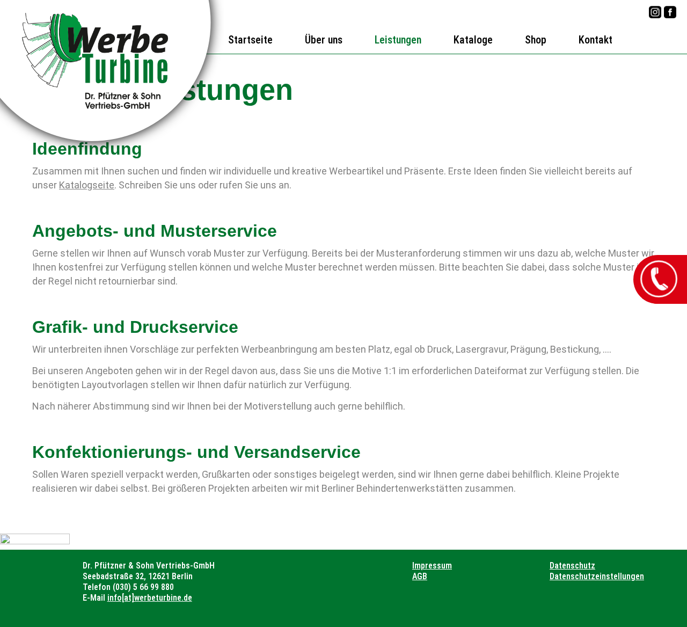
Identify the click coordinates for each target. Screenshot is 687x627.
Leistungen (398, 39)
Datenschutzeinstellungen (597, 576)
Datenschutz (572, 565)
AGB (419, 576)
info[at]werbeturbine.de (149, 598)
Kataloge (473, 39)
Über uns (323, 39)
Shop (535, 39)
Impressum (432, 565)
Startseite (250, 39)
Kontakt (595, 39)
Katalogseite (86, 185)
